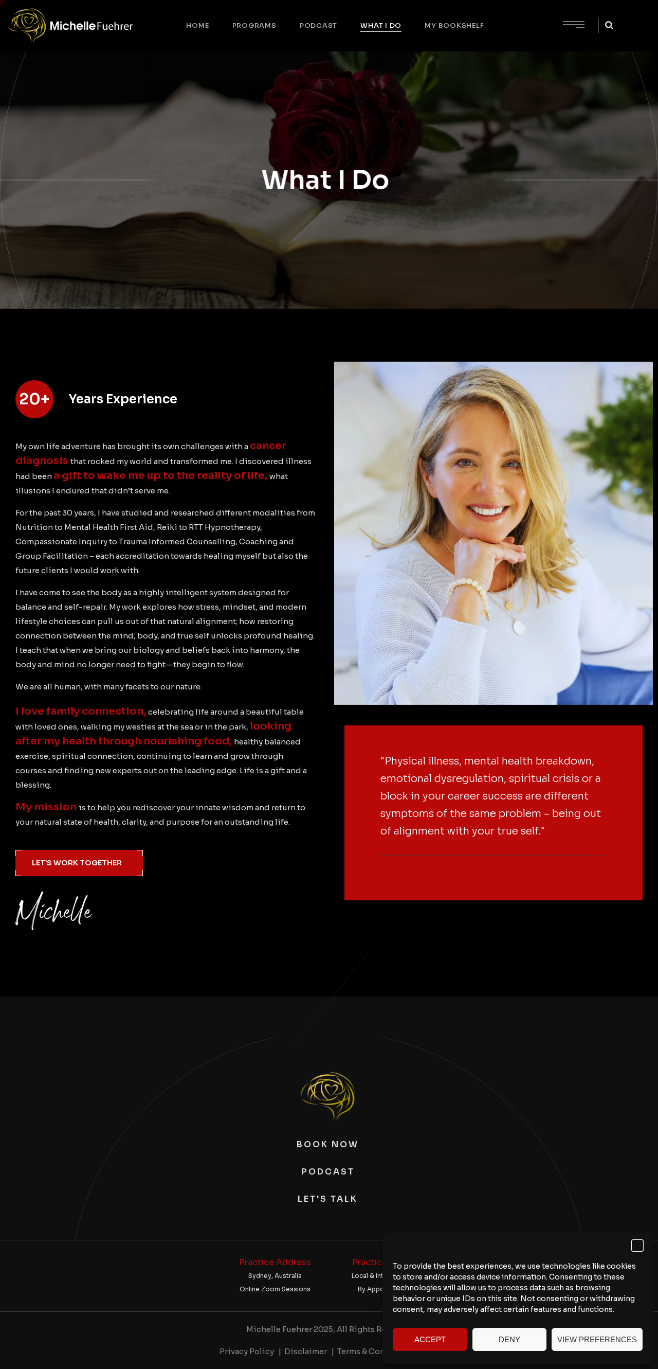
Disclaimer (305, 1351)
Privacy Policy (247, 1351)
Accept (430, 1339)
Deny (509, 1339)
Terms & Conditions (375, 1351)
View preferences (597, 1339)
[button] (637, 1245)
